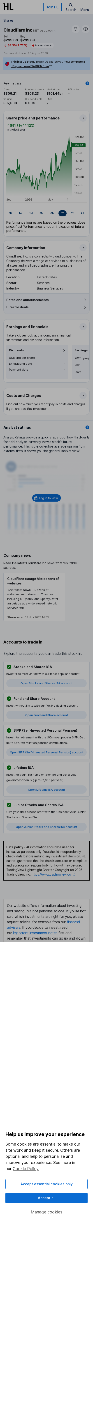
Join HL (52, 7)
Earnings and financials (27, 326)
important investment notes (35, 933)
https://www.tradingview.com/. (53, 874)
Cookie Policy (26, 1168)
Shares (8, 20)
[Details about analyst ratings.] (87, 427)
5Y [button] (72, 213)
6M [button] (52, 213)
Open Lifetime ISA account (46, 789)
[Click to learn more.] (87, 83)
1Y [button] (62, 213)
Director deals (17, 307)
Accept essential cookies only (46, 1184)
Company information (25, 247)
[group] (46, 213)
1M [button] (31, 213)
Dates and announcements (27, 300)
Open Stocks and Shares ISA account (46, 683)
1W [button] (20, 213)
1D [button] (10, 213)
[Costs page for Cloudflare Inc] (47, 402)
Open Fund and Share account (46, 715)
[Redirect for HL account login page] (46, 498)
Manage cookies (47, 1212)
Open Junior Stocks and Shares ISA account (46, 827)
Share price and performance (33, 118)
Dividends (16, 350)
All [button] (82, 213)
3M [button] (41, 213)
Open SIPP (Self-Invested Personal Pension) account (46, 752)
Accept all (47, 1198)
